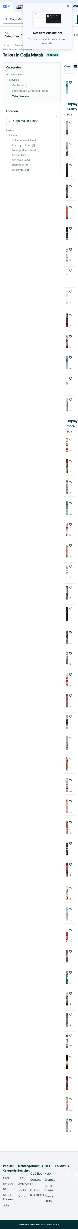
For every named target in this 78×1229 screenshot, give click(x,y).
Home (6, 45)
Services (19, 45)
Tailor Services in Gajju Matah (18, 49)
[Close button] (68, 6)
